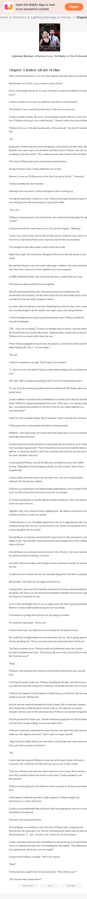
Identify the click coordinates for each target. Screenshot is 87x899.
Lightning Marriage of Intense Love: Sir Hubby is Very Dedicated (51, 17)
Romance (19, 17)
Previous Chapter (28, 886)
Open (74, 7)
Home (4, 17)
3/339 (50, 886)
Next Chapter (71, 886)
